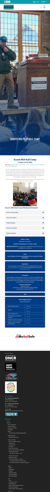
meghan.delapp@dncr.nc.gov (15, 267)
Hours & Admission (12, 424)
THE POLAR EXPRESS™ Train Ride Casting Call (19, 462)
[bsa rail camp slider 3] (25, 206)
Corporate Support (13, 472)
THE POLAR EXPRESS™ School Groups (18, 460)
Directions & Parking (12, 428)
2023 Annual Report (13, 474)
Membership (11, 469)
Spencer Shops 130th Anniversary (16, 488)
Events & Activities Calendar (14, 441)
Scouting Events (12, 444)
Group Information (12, 426)
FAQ (7, 166)
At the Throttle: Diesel (13, 448)
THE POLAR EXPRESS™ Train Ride (16, 459)
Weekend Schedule (15, 164)
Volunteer (11, 471)
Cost (28, 164)
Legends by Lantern (13, 457)
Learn (10, 480)
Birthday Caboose (11, 435)
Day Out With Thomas (13, 451)
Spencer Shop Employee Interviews (16, 485)
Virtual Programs (12, 483)
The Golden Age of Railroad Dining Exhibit (17, 433)
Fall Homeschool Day (13, 455)
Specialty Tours (12, 443)
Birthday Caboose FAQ (13, 437)
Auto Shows (11, 446)
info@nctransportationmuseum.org (15, 410)
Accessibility (10, 429)
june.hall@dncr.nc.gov (25, 269)
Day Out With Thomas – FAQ (16, 453)
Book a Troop (23, 164)
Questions (32, 164)
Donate (10, 467)
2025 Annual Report (13, 476)
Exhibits (9, 431)
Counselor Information (40, 164)
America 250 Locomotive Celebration (16, 449)
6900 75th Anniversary (13, 487)
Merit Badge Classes (13, 166)
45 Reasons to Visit (13, 482)
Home (8, 421)
